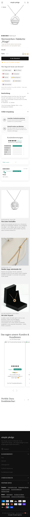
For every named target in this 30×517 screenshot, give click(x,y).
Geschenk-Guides (5, 491)
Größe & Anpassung (7, 112)
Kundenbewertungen (7, 472)
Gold (25, 54)
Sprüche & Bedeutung (16, 489)
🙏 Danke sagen (6, 70)
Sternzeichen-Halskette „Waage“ (7, 419)
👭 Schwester (15, 74)
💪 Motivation (6, 81)
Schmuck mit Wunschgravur (18, 496)
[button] (4, 36)
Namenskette (10, 494)
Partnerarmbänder (5, 496)
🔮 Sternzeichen (6, 84)
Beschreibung (5, 93)
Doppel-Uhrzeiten (5, 489)
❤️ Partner (5, 77)
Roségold (28, 54)
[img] (6, 169)
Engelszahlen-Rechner (23, 487)
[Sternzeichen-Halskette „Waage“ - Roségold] (6, 424)
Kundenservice (6, 454)
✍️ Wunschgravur (15, 77)
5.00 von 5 (19, 141)
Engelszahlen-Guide (12, 487)
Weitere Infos (6, 483)
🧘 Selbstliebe (17, 81)
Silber (23, 54)
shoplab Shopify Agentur (15, 515)
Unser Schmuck (7, 478)
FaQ (2, 457)
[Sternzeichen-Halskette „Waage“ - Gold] (4, 424)
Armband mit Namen (19, 494)
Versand (3, 461)
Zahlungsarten (5, 464)
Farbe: (5, 53)
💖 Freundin (5, 74)
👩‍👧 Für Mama (17, 70)
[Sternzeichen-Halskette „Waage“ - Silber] (2, 424)
